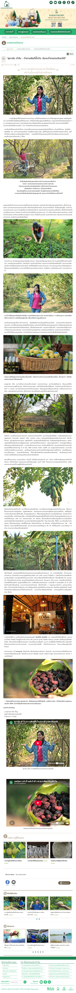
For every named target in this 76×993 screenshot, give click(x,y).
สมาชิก (5, 974)
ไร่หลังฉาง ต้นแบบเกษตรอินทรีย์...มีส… (32, 968)
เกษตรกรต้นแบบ (39, 31)
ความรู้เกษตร (23, 31)
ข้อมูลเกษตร (6, 977)
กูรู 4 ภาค (10, 49)
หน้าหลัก (4, 37)
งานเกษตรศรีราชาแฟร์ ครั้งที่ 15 (31, 965)
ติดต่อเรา (5, 968)
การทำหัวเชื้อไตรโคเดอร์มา (36, 861)
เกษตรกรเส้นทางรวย (23, 49)
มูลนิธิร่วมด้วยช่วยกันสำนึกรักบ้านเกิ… (59, 974)
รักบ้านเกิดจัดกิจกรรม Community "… (59, 971)
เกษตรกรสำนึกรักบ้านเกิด (60, 31)
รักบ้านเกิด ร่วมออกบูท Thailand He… (59, 968)
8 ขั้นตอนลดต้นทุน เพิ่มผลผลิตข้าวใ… (32, 971)
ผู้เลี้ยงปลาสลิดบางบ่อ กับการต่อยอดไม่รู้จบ (59, 946)
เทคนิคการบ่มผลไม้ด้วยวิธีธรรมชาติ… (59, 965)
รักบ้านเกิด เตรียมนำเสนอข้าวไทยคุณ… (59, 977)
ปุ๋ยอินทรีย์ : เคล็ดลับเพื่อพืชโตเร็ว (31, 974)
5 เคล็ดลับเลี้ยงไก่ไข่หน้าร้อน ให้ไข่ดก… (32, 977)
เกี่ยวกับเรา (6, 965)
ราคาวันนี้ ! (9, 31)
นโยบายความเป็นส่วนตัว (9, 971)
